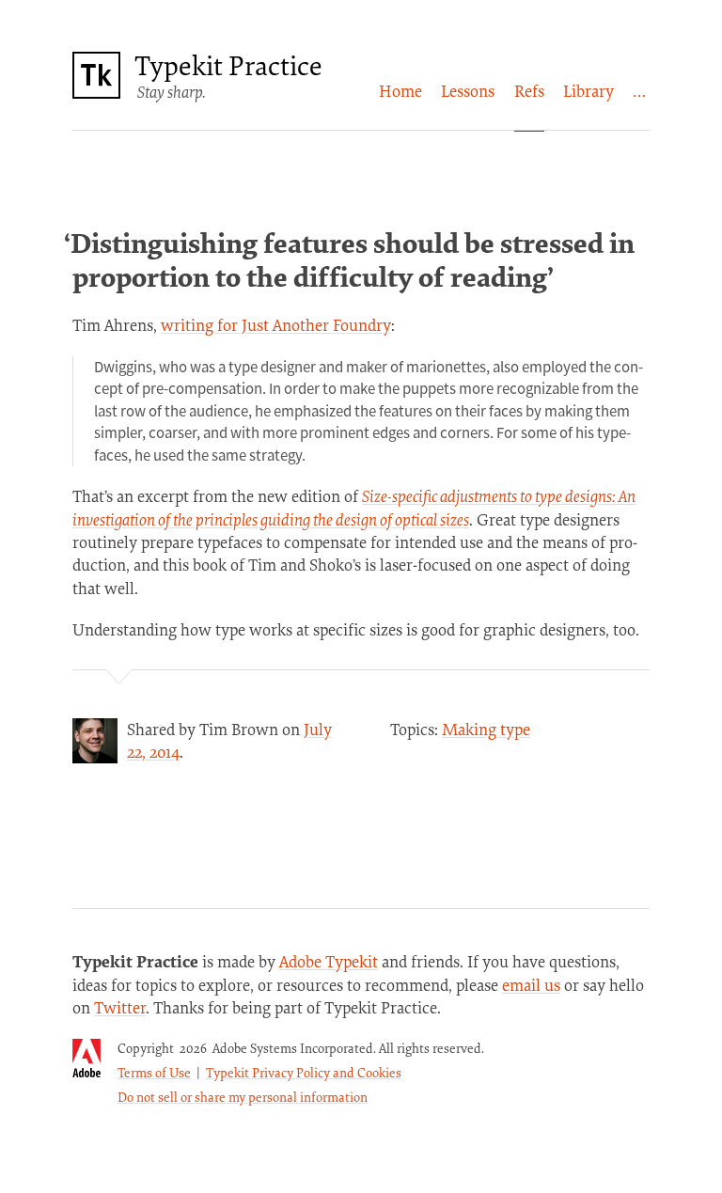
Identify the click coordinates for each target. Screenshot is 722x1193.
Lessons (467, 91)
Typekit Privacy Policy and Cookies (303, 1072)
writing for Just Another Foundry (276, 325)
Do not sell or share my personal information (243, 1097)
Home (400, 91)
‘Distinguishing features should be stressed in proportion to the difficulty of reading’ (349, 259)
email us (531, 985)
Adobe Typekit (328, 961)
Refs (529, 91)
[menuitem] (400, 91)
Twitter (120, 1007)
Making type (486, 729)
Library (588, 91)
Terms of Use (154, 1072)
